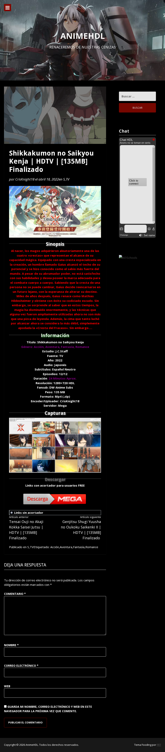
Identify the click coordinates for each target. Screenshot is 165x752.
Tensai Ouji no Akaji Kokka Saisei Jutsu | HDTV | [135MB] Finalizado (26, 528)
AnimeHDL (82, 35)
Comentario (15, 594)
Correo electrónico (21, 665)
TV (67, 179)
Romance (91, 547)
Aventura (66, 547)
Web (7, 686)
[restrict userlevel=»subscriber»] (46, 513)
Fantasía (79, 547)
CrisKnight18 (24, 179)
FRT (159, 745)
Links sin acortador (28, 513)
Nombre (11, 645)
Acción (54, 547)
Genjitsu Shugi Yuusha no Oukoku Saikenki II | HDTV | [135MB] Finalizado (81, 528)
